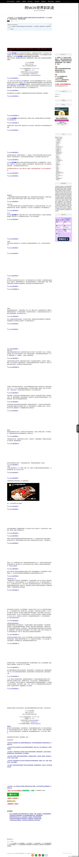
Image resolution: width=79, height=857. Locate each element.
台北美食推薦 (40, 844)
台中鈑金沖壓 (62, 208)
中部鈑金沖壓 (62, 209)
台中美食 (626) (58, 148)
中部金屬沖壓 (67, 209)
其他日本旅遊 (51, 1)
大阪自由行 (36, 1)
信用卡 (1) (58, 144)
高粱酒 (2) (58, 179)
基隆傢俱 (56, 187)
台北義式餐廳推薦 (46, 844)
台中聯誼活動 (57, 205)
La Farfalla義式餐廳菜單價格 (46, 843)
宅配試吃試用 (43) (59, 152)
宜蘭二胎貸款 (61, 193)
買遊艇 (62, 204)
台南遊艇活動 (59, 202)
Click (78, 428)
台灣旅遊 (24, 1)
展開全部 (56, 137)
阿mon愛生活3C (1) (59, 175)
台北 (12, 841)
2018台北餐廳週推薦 (20, 843)
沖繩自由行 (43, 1)
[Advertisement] (29, 39)
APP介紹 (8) (58, 141)
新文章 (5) (58, 156)
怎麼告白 (67, 205)
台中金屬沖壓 (68, 208)
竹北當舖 (63, 190)
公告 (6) (57, 145)
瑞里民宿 (65, 189)
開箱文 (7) (58, 174)
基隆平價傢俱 (61, 187)
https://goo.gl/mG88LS (33, 720)
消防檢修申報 (66, 193)
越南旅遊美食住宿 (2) (60, 172)
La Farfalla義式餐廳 (28, 843)
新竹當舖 (59, 190)
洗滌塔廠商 (57, 198)
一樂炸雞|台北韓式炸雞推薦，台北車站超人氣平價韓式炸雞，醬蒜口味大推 (24, 820)
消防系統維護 (68, 194)
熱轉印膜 (61, 189)
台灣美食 (18, 1)
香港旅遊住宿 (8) (59, 178)
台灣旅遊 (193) (58, 149)
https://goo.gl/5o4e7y (36, 75)
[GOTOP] (46, 855)
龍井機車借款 (62, 197)
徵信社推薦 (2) (58, 153)
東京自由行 (30, 1)
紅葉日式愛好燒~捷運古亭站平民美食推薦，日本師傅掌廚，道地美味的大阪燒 (25, 818)
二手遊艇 (64, 202)
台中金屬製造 (57, 208)
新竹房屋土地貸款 (63, 191)
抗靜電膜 (58, 189)
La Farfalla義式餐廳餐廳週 (20, 844)
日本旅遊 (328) (58, 159)
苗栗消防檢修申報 (63, 194)
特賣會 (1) (58, 168)
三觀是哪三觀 (68, 204)
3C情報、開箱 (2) (59, 138)
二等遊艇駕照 (59, 201)
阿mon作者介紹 (11, 1)
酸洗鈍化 (65, 206)
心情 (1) (57, 155)
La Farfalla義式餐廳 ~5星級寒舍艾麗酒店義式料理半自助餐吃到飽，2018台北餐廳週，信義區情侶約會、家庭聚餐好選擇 (30, 27)
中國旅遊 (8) (58, 142)
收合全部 (60, 137)
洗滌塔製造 (62, 198)
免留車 (65, 187)
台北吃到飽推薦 (35, 844)
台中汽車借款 (66, 186)
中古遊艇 (67, 202)
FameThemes (70, 853)
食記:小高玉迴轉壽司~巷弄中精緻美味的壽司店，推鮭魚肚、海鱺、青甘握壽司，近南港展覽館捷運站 (30, 813)
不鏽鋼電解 (69, 206)
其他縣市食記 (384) (59, 146)
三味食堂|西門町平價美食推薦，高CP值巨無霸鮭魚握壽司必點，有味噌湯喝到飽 (25, 815)
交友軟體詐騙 (62, 205)
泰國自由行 (57, 1)
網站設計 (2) (58, 171)
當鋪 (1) (57, 170)
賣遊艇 (65, 204)
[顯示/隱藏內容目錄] (49, 25)
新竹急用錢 (68, 191)
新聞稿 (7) (58, 157)
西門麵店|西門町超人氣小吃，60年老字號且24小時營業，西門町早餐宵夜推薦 (25, 816)
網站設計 (62, 186)
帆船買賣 (67, 201)
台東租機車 (69, 189)
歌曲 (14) (57, 163)
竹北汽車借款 (67, 190)
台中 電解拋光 (60, 206)
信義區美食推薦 (29, 844)
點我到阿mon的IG (11, 801)
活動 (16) (57, 167)
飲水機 (68, 187)
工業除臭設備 (66, 198)
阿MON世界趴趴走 (39, 8)
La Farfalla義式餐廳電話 (11, 844)
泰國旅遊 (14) (58, 164)
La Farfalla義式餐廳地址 (36, 843)
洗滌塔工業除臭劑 (68, 197)
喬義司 (70, 186)
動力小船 (64, 201)
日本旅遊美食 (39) (59, 160)
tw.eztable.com (33, 73)
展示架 (56, 190)
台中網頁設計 (57, 186)
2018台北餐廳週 (14, 843)
